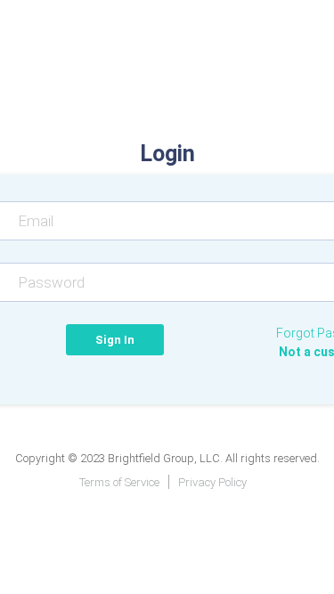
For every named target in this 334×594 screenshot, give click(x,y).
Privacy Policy (212, 482)
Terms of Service (119, 482)
